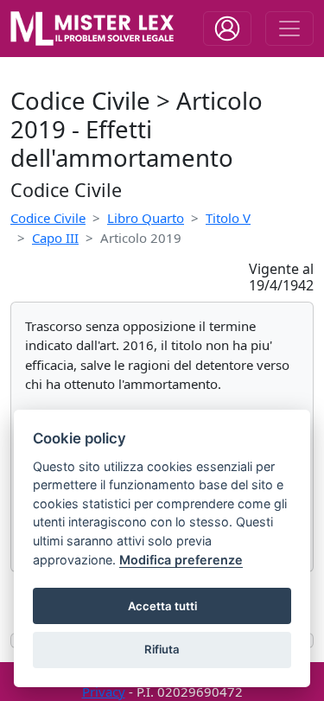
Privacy (103, 691)
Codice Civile (48, 217)
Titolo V (228, 217)
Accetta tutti (162, 606)
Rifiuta (162, 649)
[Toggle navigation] (227, 28)
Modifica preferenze (181, 559)
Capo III (55, 237)
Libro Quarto (145, 217)
